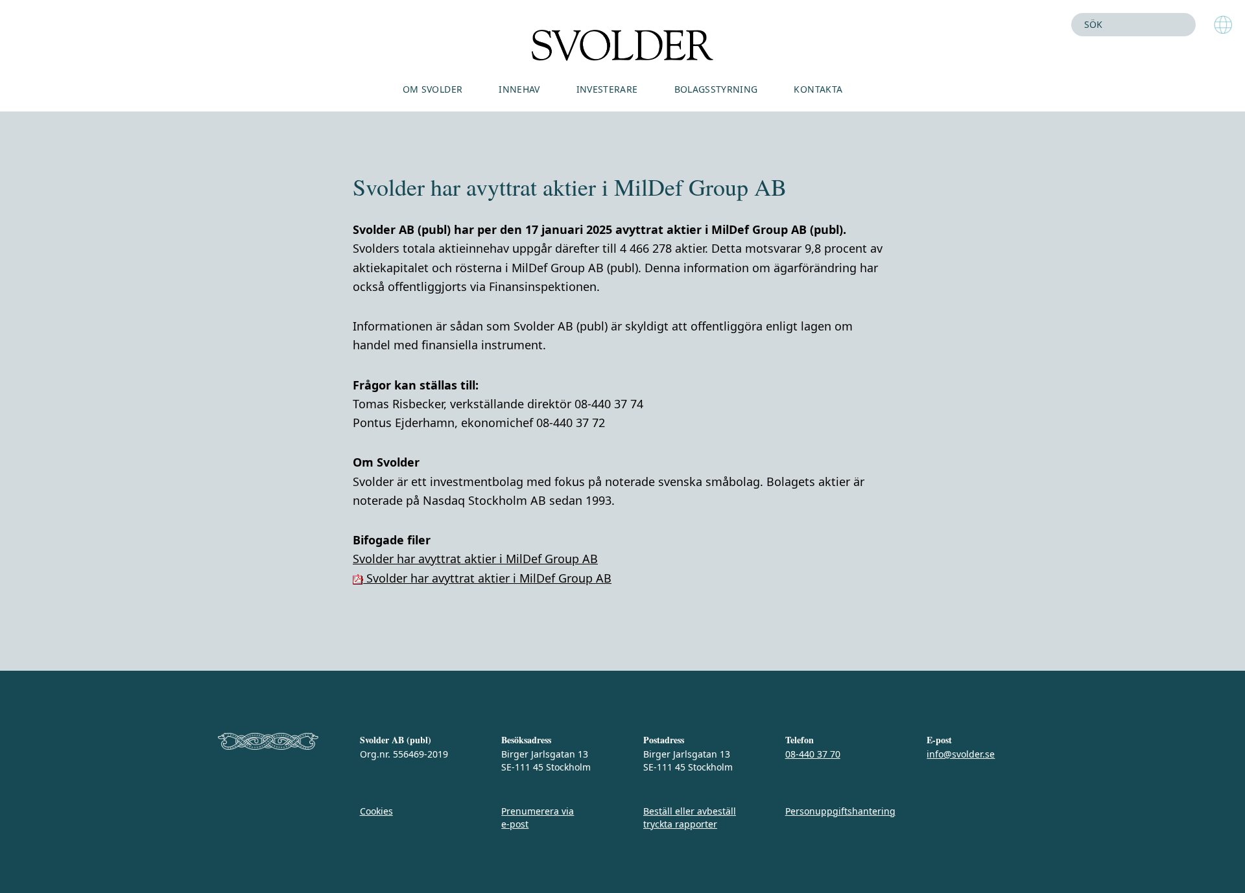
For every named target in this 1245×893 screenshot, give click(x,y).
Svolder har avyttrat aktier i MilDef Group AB (475, 558)
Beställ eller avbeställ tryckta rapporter (689, 817)
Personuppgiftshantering (840, 811)
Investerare (607, 89)
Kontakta (818, 89)
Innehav (519, 89)
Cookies (376, 811)
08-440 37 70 (812, 754)
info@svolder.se (961, 754)
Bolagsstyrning (716, 89)
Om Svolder (433, 89)
